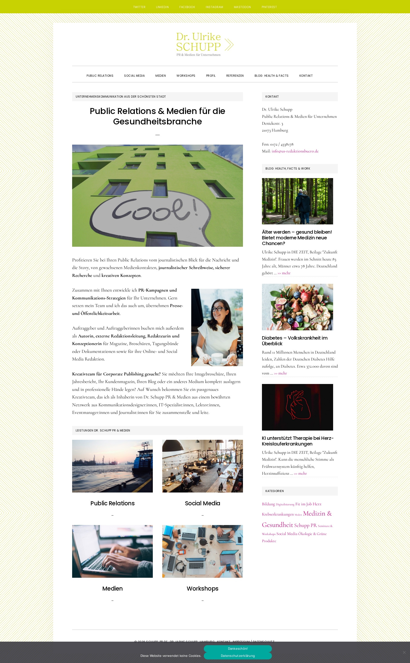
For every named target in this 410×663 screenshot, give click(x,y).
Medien (112, 588)
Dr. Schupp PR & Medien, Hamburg (205, 44)
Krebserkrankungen (278, 514)
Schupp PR (305, 525)
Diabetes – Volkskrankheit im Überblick (294, 341)
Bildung (268, 504)
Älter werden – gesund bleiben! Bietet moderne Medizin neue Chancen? (297, 238)
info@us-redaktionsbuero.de (295, 151)
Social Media (202, 503)
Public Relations (112, 503)
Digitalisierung (285, 504)
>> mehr (284, 272)
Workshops (203, 588)
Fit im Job (303, 504)
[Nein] (404, 652)
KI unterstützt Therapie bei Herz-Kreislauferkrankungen (298, 441)
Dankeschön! (238, 648)
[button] (323, 71)
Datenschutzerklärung (238, 656)
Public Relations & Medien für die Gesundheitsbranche (157, 116)
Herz (317, 504)
